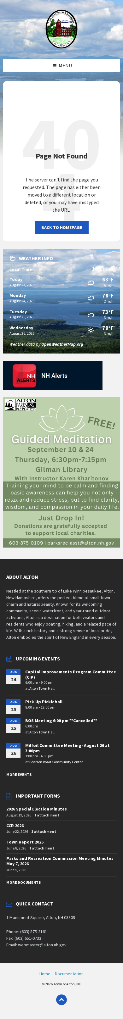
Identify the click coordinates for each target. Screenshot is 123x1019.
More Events (19, 774)
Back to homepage (61, 227)
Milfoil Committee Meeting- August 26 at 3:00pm (67, 748)
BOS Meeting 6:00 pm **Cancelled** (61, 720)
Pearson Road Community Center (56, 762)
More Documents (23, 882)
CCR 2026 (15, 825)
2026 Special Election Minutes (36, 809)
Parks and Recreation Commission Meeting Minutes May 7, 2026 (60, 860)
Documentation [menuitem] (69, 974)
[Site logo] (61, 47)
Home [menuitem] (44, 974)
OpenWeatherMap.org (62, 344)
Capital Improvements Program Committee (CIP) (70, 674)
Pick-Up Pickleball (43, 701)
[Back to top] (61, 999)
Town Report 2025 (25, 842)
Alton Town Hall (42, 688)
